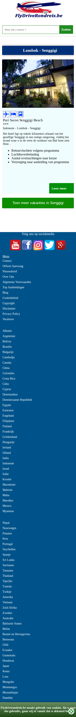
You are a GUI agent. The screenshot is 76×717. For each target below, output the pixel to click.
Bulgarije (8, 352)
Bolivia (7, 341)
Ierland (7, 447)
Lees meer (59, 188)
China (6, 368)
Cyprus (7, 389)
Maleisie (7, 490)
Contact (7, 260)
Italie (6, 474)
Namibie (8, 697)
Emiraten (8, 410)
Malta (6, 495)
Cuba (6, 383)
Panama (7, 533)
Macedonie (9, 484)
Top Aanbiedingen (13, 287)
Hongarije (8, 442)
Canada (7, 362)
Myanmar (8, 511)
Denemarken (10, 394)
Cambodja (9, 357)
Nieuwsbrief (10, 271)
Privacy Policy (11, 313)
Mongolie (8, 681)
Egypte (7, 405)
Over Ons (8, 276)
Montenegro (10, 687)
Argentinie (9, 336)
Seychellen (9, 549)
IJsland (7, 452)
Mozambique (10, 692)
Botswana (8, 639)
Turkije (7, 591)
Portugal (8, 544)
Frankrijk (8, 431)
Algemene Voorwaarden (17, 282)
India (6, 458)
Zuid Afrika (10, 607)
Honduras (8, 660)
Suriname (8, 565)
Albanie (7, 330)
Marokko (8, 500)
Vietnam (7, 602)
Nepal (6, 522)
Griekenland (10, 436)
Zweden (7, 613)
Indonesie (8, 463)
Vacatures (8, 319)
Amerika (8, 597)
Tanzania (8, 570)
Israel (6, 468)
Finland (7, 426)
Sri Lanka (8, 560)
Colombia (8, 373)
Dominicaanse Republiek (17, 399)
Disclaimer (9, 308)
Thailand (8, 575)
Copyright (9, 303)
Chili (5, 644)
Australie (8, 618)
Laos (5, 676)
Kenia (6, 671)
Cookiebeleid (10, 298)
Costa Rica (9, 378)
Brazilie (7, 346)
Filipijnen (8, 421)
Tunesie (7, 586)
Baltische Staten (12, 623)
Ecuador (7, 650)
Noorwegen (9, 528)
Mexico (7, 505)
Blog (5, 292)
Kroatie (7, 479)
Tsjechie (7, 581)
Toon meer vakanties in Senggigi (38, 203)
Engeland (8, 415)
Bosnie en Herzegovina (16, 634)
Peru (5, 538)
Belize (6, 628)
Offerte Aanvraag (13, 266)
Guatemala (9, 655)
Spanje (7, 554)
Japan (6, 666)
